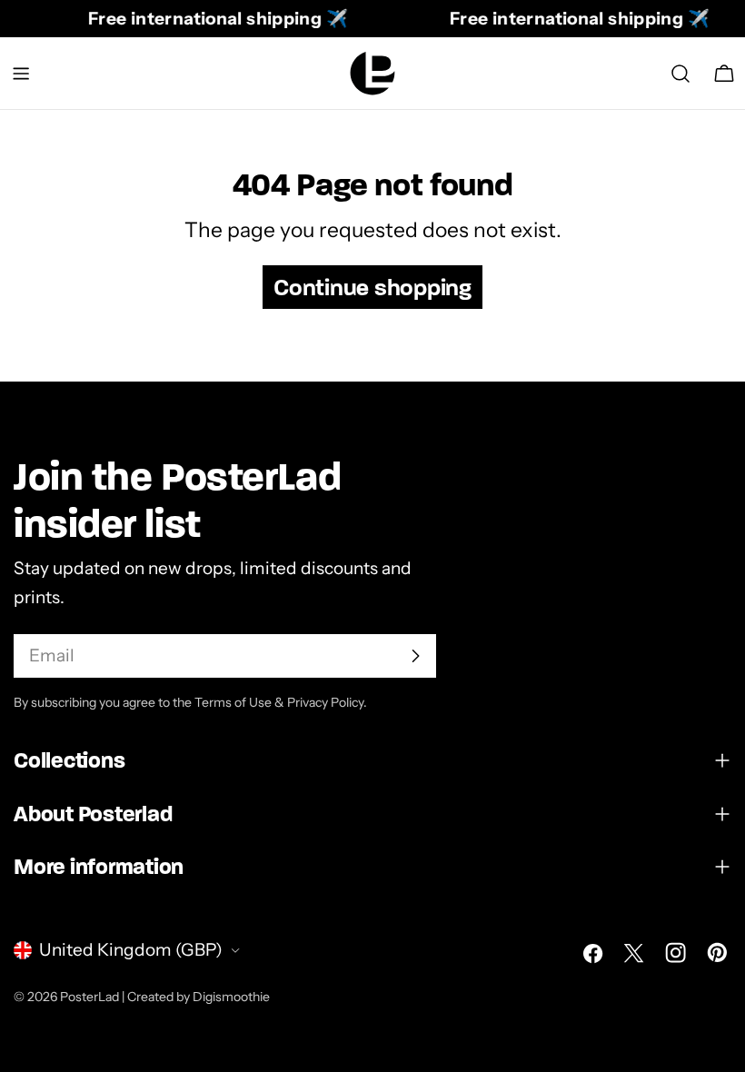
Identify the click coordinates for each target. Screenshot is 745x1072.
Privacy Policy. (327, 702)
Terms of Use (233, 702)
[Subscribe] (415, 656)
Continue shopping (372, 287)
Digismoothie (231, 996)
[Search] (680, 73)
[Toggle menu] (21, 73)
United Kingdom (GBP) (131, 949)
